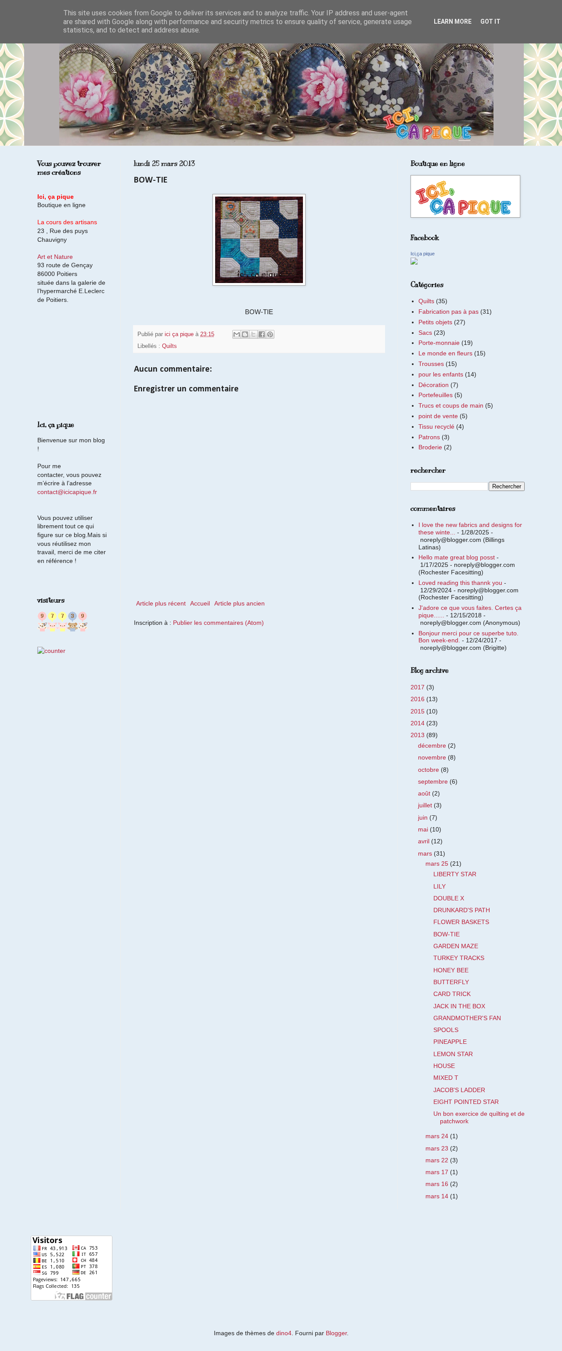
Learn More (453, 21)
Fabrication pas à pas (448, 311)
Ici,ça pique (423, 253)
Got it (490, 21)
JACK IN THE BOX (459, 1006)
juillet (426, 805)
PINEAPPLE (450, 1041)
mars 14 (437, 1196)
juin (423, 817)
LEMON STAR (453, 1053)
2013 (418, 734)
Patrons (429, 437)
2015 (418, 711)
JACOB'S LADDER (459, 1089)
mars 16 (437, 1183)
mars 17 (437, 1171)
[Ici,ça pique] (414, 262)
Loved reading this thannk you (460, 582)
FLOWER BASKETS (461, 921)
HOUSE (444, 1065)
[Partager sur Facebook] (261, 334)
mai (424, 829)
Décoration (433, 384)
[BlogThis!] (245, 334)
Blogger (336, 1333)
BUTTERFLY (451, 981)
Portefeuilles (435, 394)
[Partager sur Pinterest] (270, 334)
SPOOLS (445, 1029)
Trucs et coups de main (450, 405)
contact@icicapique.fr (67, 491)
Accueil (200, 603)
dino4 (284, 1333)
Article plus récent (161, 603)
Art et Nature (55, 256)
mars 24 (437, 1136)
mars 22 (437, 1160)
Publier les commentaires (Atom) (218, 622)
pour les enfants (440, 374)
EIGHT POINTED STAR (466, 1101)
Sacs (425, 332)
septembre (434, 781)
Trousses (431, 363)
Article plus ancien (239, 603)
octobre (429, 769)
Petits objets (435, 322)
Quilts (169, 346)
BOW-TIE (446, 934)
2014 (418, 723)
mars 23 (437, 1148)
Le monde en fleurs (445, 353)
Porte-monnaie (439, 342)
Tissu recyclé (436, 426)
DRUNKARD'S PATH (461, 910)
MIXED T (445, 1077)
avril (424, 841)
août (425, 793)
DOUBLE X (448, 898)
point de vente (438, 415)
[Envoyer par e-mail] (236, 334)
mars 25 (437, 863)
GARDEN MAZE (455, 946)
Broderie (430, 447)
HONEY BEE (450, 970)
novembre (433, 757)
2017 (418, 687)
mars (426, 853)
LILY (439, 886)
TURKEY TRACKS (458, 957)
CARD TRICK (452, 993)
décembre (433, 745)
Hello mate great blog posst (456, 557)
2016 (418, 698)
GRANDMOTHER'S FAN (467, 1017)
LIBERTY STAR (454, 874)
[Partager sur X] (253, 334)
